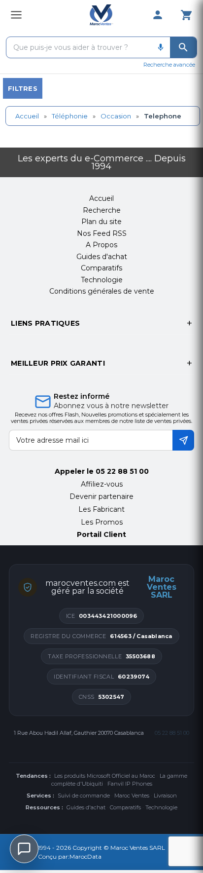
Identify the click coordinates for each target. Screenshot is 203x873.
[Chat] (24, 849)
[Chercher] (183, 47)
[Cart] (186, 15)
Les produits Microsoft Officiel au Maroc (104, 775)
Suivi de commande (84, 795)
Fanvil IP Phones (129, 783)
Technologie (161, 807)
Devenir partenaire (101, 496)
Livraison (165, 795)
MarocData (85, 856)
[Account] (158, 15)
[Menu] (16, 14)
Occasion (116, 116)
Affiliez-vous (102, 484)
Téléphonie (70, 116)
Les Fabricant (101, 509)
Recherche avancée (169, 64)
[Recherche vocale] (160, 47)
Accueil (27, 116)
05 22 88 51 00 (122, 471)
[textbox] (78, 47)
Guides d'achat (86, 807)
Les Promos (102, 522)
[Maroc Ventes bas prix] (101, 15)
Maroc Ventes (131, 795)
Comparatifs (125, 807)
